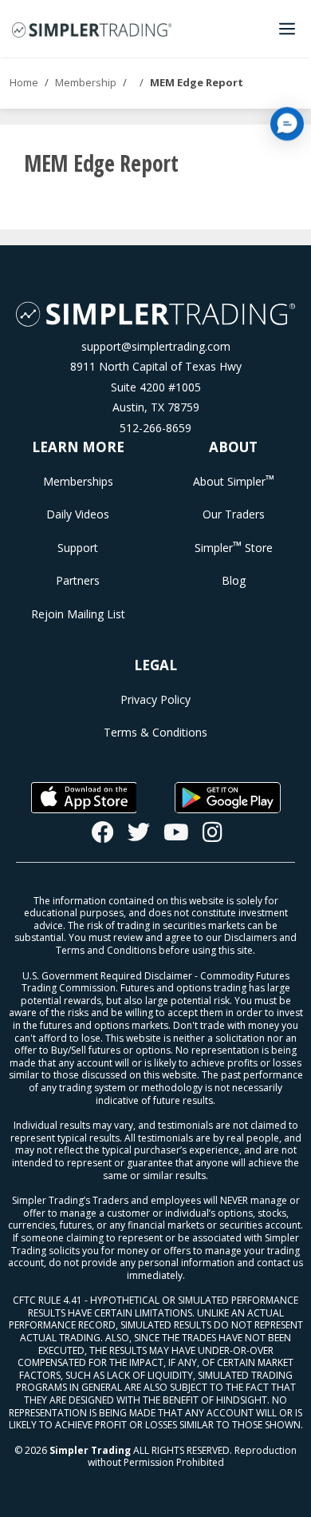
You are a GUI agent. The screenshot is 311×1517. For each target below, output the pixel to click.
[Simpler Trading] (91, 29)
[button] (287, 124)
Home (24, 82)
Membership (85, 82)
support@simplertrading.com (155, 346)
